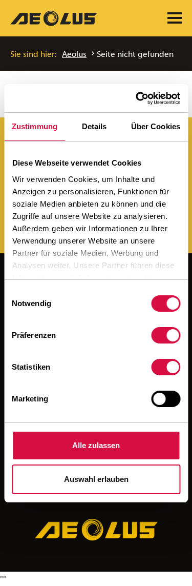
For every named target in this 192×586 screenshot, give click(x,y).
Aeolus (74, 53)
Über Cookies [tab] (155, 126)
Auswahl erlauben (96, 479)
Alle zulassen (96, 445)
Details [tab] (94, 126)
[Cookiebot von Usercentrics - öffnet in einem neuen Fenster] (136, 98)
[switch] (165, 335)
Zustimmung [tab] (34, 126)
